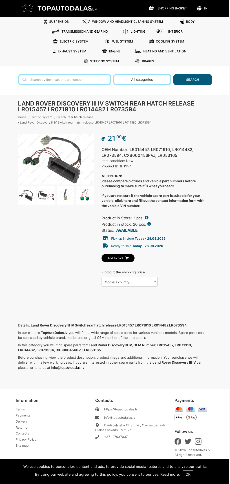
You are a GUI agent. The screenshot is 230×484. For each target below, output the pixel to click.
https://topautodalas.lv (121, 409)
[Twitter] (188, 441)
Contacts (22, 433)
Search (192, 79)
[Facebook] (178, 441)
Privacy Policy (26, 439)
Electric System (74, 41)
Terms (20, 409)
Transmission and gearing (85, 31)
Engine (114, 51)
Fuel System (122, 41)
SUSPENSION (59, 21)
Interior (175, 31)
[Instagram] (198, 441)
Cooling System (170, 41)
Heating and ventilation (164, 51)
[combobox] (130, 282)
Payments (23, 415)
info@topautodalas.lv (67, 367)
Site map (22, 445)
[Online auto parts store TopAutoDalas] (63, 8)
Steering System (104, 61)
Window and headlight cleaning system (127, 21)
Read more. (170, 474)
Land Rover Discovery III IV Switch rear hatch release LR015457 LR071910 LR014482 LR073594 (85, 122)
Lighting (138, 31)
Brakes (148, 61)
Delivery (22, 421)
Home (22, 117)
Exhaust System (72, 51)
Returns (21, 427)
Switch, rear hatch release (74, 117)
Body (190, 21)
